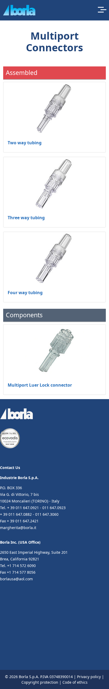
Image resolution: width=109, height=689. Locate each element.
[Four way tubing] (54, 258)
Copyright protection (39, 682)
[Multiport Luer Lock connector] (54, 351)
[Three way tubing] (54, 183)
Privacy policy (89, 676)
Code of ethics (75, 682)
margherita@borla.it (18, 527)
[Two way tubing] (54, 108)
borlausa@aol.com (16, 578)
